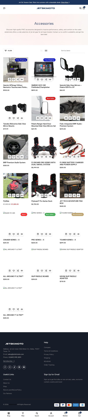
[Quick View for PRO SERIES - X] (50, 234)
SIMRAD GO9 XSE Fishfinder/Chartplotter (40, 86)
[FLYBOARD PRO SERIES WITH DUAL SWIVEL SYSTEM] (43, 147)
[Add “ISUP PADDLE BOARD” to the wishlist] (42, 270)
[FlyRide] (15, 185)
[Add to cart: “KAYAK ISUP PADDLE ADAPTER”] (66, 270)
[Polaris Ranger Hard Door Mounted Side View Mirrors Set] (43, 108)
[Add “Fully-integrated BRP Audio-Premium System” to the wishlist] (70, 118)
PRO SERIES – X (37, 240)
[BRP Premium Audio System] (15, 147)
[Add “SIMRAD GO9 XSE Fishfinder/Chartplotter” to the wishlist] (42, 79)
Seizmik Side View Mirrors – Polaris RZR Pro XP (71, 86)
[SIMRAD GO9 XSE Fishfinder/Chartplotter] (43, 69)
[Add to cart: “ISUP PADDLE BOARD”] (38, 270)
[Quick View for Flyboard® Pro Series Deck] (50, 195)
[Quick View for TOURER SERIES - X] (78, 234)
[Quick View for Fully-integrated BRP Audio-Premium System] (78, 118)
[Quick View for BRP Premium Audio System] (22, 157)
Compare (47, 347)
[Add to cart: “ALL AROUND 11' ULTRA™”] (9, 270)
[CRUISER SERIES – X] (15, 224)
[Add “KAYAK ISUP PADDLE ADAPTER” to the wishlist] (70, 270)
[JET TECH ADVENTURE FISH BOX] (72, 185)
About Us (6, 383)
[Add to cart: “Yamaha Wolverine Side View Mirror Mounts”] (9, 118)
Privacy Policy (49, 354)
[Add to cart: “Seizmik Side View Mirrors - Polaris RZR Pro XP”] (66, 79)
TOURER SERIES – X (68, 240)
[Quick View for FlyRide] (22, 195)
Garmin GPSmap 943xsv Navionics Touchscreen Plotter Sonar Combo (15, 86)
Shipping (47, 358)
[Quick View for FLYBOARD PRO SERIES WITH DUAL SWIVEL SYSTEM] (50, 157)
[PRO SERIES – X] (43, 224)
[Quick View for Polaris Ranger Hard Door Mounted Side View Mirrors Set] (50, 118)
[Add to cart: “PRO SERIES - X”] (38, 234)
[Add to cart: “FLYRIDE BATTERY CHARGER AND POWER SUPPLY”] (66, 157)
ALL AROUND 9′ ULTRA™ (13, 315)
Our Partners (7, 393)
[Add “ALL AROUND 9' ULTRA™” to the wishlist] (13, 309)
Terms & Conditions (51, 351)
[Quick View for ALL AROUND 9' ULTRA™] (22, 309)
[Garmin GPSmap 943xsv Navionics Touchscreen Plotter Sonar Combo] (15, 69)
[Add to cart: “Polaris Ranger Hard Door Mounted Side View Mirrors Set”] (38, 118)
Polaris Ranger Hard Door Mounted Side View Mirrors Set (43, 125)
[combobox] (73, 51)
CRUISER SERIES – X (11, 240)
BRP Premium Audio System (14, 162)
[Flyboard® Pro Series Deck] (43, 185)
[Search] (80, 8)
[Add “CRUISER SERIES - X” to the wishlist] (13, 234)
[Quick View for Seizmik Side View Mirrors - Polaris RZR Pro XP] (78, 79)
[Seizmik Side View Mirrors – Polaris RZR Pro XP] (72, 69)
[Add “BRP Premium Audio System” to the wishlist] (13, 157)
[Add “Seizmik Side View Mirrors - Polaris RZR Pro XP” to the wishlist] (70, 79)
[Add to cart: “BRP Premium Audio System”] (9, 157)
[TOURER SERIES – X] (72, 224)
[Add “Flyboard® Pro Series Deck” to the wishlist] (42, 195)
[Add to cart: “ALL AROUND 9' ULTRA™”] (9, 309)
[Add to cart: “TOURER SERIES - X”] (66, 234)
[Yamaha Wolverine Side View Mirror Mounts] (15, 108)
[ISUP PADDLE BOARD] (43, 260)
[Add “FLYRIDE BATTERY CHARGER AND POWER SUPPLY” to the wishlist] (70, 157)
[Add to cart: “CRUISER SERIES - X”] (9, 234)
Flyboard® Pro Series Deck (41, 201)
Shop (5, 386)
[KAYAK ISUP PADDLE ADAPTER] (72, 260)
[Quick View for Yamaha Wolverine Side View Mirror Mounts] (22, 118)
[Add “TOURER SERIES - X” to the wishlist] (70, 234)
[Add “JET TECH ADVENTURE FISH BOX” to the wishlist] (70, 195)
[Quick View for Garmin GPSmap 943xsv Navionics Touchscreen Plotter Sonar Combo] (22, 79)
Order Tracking (49, 365)
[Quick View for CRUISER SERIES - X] (22, 234)
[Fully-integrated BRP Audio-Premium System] (72, 108)
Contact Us (7, 379)
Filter (10, 50)
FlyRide (6, 201)
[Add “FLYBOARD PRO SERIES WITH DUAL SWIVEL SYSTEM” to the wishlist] (42, 157)
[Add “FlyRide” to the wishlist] (13, 195)
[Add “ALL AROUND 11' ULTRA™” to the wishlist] (13, 270)
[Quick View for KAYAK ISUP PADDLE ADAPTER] (78, 270)
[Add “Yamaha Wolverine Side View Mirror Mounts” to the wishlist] (13, 118)
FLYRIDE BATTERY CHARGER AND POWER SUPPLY (71, 163)
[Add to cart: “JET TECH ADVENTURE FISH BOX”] (66, 195)
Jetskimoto (13, 404)
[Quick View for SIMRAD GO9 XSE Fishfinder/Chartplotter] (50, 79)
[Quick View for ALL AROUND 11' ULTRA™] (22, 270)
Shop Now (65, 2)
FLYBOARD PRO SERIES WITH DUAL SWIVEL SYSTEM (43, 163)
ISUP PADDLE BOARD (40, 276)
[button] (18, 79)
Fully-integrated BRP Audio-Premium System (71, 125)
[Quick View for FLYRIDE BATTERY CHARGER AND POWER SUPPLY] (78, 157)
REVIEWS (47, 361)
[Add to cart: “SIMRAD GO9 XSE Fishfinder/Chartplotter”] (38, 79)
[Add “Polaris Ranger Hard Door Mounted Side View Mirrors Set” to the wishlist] (42, 118)
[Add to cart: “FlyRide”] (9, 195)
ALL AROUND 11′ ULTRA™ (13, 276)
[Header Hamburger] (4, 8)
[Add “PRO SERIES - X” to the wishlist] (42, 234)
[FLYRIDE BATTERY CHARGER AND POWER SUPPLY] (72, 147)
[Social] (5, 367)
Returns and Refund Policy (12, 390)
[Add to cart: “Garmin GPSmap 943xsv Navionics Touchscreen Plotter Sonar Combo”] (9, 79)
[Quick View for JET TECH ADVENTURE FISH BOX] (78, 195)
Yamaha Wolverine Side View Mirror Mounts (14, 125)
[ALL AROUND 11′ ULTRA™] (15, 260)
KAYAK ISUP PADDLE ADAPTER (68, 277)
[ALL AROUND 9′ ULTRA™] (15, 299)
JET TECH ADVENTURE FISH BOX (71, 202)
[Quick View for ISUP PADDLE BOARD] (50, 270)
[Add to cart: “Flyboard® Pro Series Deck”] (38, 195)
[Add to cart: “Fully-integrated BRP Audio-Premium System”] (66, 118)
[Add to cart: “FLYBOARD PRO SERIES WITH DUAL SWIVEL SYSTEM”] (38, 157)
